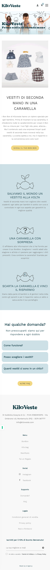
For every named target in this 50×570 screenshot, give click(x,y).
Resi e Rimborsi (25, 529)
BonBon (25, 441)
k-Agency (29, 566)
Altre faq (25, 383)
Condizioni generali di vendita (25, 517)
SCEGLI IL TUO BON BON (25, 148)
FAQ (25, 502)
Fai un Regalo (25, 459)
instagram (27, 474)
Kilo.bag (25, 447)
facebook (27, 480)
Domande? (25, 496)
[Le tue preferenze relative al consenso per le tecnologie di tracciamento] (2, 427)
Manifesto (25, 453)
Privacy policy (25, 523)
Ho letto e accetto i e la (27, 554)
